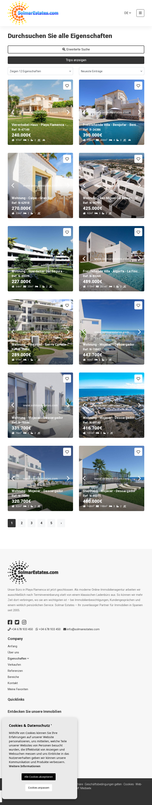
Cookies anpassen (38, 787)
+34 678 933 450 (21, 629)
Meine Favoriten (18, 689)
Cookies (129, 784)
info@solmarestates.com (83, 629)
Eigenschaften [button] (17, 658)
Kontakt (13, 683)
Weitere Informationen (24, 766)
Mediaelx (85, 788)
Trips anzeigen (76, 60)
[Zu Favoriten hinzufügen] (67, 86)
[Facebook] (10, 622)
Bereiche (13, 677)
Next (68, 112)
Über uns (13, 652)
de (126, 13)
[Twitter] (17, 622)
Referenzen (15, 671)
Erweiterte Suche (78, 49)
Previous (13, 112)
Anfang (12, 646)
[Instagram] (24, 622)
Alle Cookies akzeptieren (38, 776)
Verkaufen (14, 664)
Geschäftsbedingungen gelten (103, 784)
